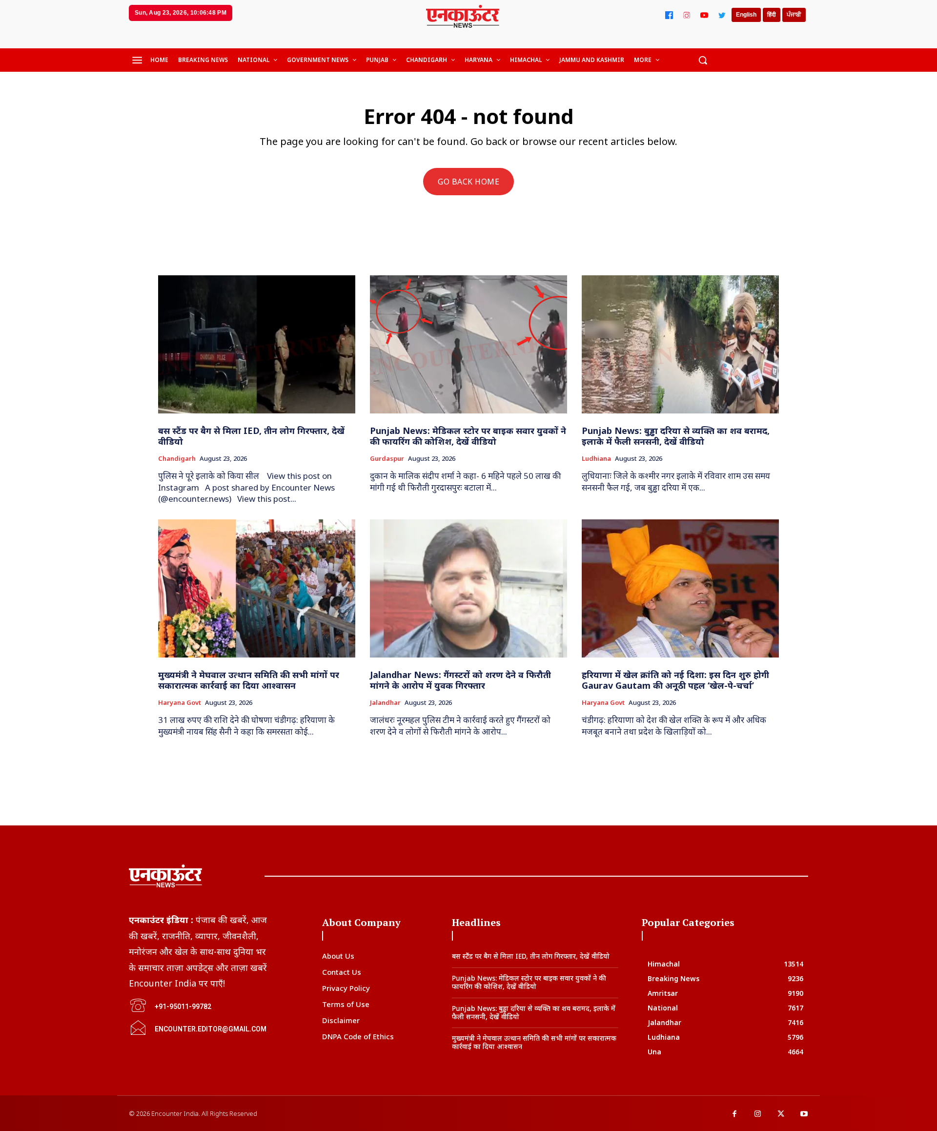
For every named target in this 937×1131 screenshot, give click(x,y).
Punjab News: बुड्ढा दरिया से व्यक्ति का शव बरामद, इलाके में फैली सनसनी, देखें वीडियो (676, 436)
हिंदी (771, 14)
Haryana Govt (179, 703)
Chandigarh (177, 459)
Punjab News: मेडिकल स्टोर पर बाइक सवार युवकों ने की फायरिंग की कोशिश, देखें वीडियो (468, 436)
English (746, 14)
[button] (702, 60)
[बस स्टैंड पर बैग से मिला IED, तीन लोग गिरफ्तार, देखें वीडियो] (256, 344)
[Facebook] (669, 15)
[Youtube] (804, 1114)
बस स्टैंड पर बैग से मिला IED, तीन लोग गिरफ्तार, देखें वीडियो (251, 436)
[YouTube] (704, 15)
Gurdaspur (387, 459)
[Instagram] (686, 15)
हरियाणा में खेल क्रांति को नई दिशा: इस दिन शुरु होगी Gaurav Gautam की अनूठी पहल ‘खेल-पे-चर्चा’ (675, 680)
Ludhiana (596, 459)
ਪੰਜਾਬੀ (794, 14)
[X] (781, 1114)
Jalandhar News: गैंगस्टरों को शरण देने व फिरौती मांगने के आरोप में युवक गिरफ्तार (460, 680)
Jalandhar (385, 703)
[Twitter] (722, 15)
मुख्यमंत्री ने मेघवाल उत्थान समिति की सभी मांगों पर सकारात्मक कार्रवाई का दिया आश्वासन (248, 680)
